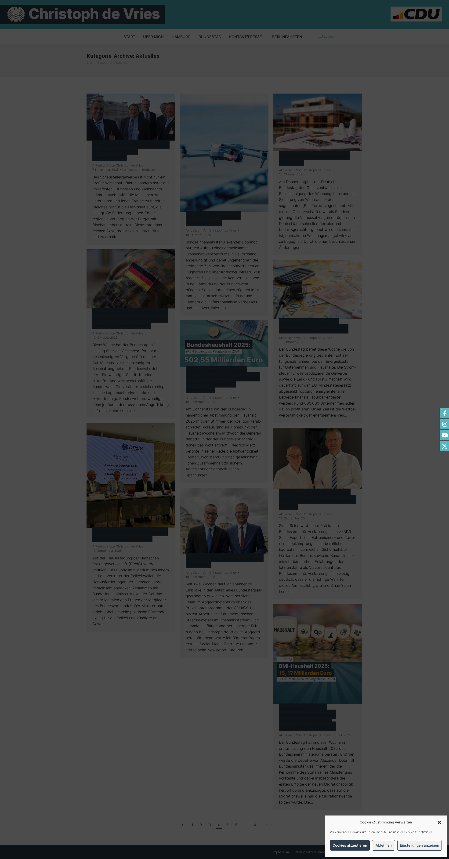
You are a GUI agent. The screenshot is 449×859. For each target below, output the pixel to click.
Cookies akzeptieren (350, 845)
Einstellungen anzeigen (419, 845)
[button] (439, 822)
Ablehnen (384, 845)
